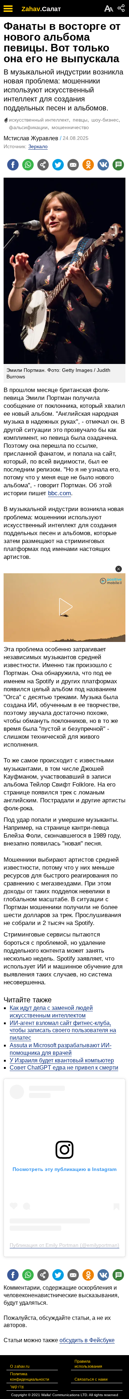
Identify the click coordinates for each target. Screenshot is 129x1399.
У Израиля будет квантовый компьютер (62, 1060)
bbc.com (59, 493)
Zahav (31, 9)
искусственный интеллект (39, 120)
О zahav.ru (19, 1366)
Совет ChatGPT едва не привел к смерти (64, 1068)
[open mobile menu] (8, 8)
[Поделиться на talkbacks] (118, 164)
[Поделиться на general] (43, 164)
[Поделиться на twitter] (58, 164)
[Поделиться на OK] (88, 164)
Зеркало (38, 146)
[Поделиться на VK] (103, 164)
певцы (80, 120)
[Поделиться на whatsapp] (28, 164)
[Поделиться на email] (73, 164)
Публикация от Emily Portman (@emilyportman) (64, 1245)
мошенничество (70, 127)
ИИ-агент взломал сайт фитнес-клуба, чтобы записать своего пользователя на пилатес (63, 1030)
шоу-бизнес (105, 120)
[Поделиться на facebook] (13, 164)
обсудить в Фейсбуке (87, 1340)
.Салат (50, 9)
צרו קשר (17, 1387)
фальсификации (28, 127)
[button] (118, 569)
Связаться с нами (91, 1379)
